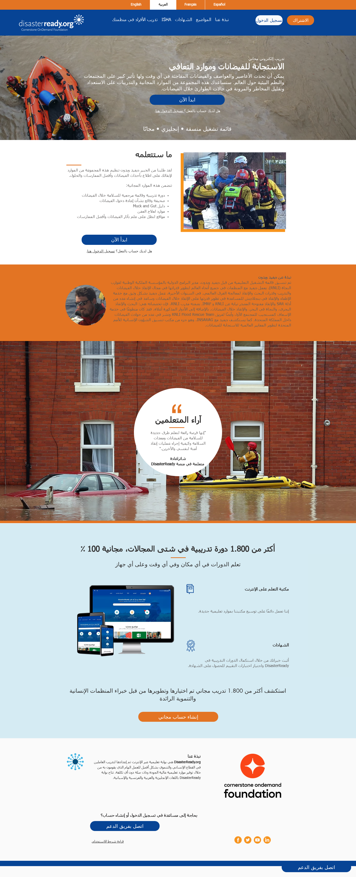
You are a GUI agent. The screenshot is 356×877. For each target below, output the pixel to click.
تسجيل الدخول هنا (169, 111)
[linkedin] (267, 840)
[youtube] (257, 840)
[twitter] (247, 840)
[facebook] (238, 840)
